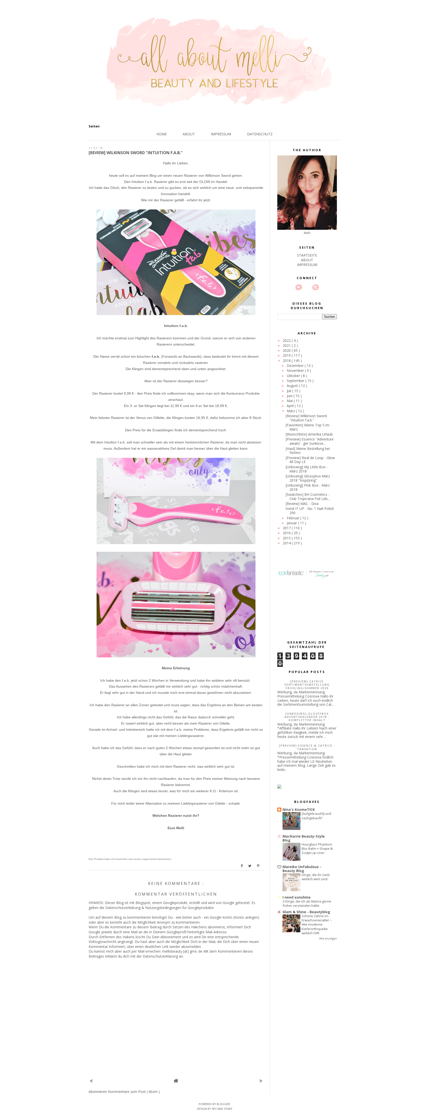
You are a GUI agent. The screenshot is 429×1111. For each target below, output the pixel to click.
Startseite (307, 255)
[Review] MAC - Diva (302, 503)
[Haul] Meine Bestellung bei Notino (308, 450)
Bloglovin (298, 287)
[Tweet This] (250, 865)
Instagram (315, 287)
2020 (287, 350)
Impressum (221, 134)
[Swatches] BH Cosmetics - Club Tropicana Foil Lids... (308, 496)
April (291, 405)
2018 (287, 360)
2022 (287, 340)
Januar (292, 523)
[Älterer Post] (260, 1080)
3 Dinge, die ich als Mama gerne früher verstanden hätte (307, 903)
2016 (287, 532)
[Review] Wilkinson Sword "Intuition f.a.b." (306, 417)
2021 (287, 345)
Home (161, 134)
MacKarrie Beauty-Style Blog (304, 838)
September (296, 380)
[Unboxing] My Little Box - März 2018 (307, 469)
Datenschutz (260, 134)
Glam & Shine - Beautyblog (306, 911)
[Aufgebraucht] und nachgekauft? (316, 815)
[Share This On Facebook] (242, 865)
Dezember (296, 365)
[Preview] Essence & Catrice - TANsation (307, 747)
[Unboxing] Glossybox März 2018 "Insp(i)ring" (308, 478)
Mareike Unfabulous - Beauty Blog (302, 868)
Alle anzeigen (328, 938)
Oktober (294, 375)
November (296, 370)
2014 (287, 543)
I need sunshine (297, 897)
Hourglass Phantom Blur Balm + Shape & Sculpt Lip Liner (317, 848)
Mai (290, 400)
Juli (289, 390)
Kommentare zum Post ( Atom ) (134, 1091)
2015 (287, 538)
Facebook (307, 287)
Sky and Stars (222, 1109)
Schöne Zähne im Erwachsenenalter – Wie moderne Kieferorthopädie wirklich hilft (317, 924)
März (291, 411)
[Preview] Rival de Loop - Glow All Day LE (310, 459)
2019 (287, 355)
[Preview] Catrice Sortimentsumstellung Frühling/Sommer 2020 (307, 684)
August (293, 385)
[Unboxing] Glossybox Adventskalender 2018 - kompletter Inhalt (307, 717)
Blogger (223, 1104)
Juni (290, 395)
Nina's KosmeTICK (299, 809)
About (189, 134)
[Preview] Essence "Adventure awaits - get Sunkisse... (310, 441)
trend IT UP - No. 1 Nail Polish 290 (310, 510)
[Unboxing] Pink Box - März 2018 (308, 487)
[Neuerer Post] (91, 1080)
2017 (287, 528)
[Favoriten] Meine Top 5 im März (307, 427)
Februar (293, 518)
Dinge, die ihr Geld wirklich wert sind (315, 877)
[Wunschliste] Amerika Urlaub (309, 434)
